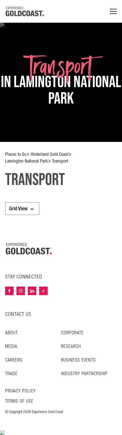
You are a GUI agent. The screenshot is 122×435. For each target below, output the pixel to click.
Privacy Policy (20, 391)
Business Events (78, 360)
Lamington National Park (26, 161)
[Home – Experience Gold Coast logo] (29, 248)
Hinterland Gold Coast (49, 154)
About (11, 333)
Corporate (72, 333)
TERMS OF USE (19, 401)
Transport (60, 161)
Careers (13, 360)
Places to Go (15, 154)
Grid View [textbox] (18, 208)
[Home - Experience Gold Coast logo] (25, 11)
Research (71, 346)
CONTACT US (18, 314)
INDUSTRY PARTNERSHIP (84, 374)
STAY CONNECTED (23, 277)
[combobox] (22, 208)
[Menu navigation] (113, 11)
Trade (11, 374)
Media (11, 346)
